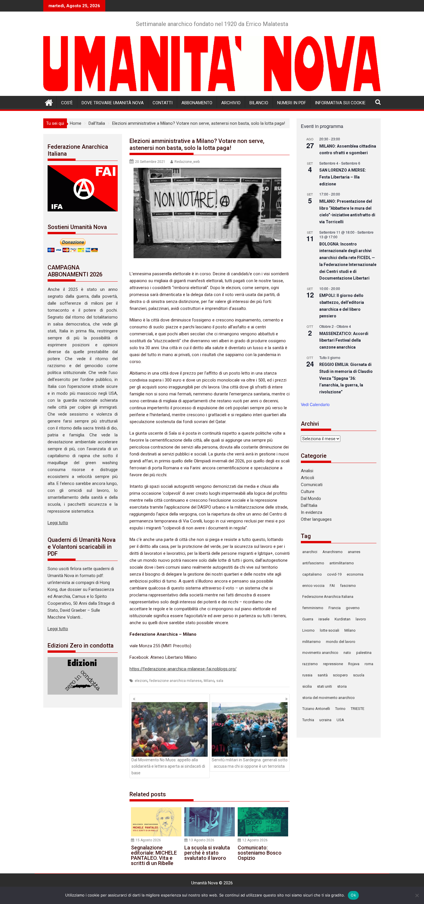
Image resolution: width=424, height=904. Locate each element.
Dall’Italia (309, 505)
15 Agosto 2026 (148, 840)
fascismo (348, 585)
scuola (358, 675)
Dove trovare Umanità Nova (113, 102)
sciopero (340, 675)
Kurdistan (342, 619)
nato (347, 652)
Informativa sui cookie (340, 102)
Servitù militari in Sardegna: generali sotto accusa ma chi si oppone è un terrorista (250, 763)
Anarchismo (332, 552)
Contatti (162, 102)
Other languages (316, 519)
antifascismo (313, 563)
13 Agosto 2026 (201, 840)
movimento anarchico (320, 652)
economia (355, 574)
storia (342, 686)
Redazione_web (187, 162)
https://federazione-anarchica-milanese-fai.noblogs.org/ (183, 669)
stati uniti (324, 686)
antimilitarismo (341, 563)
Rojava (353, 664)
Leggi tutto (58, 522)
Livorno (308, 630)
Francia (335, 608)
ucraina (325, 720)
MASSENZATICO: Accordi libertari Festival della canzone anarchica (343, 340)
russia (307, 675)
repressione (333, 664)
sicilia (307, 686)
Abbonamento (196, 102)
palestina (364, 652)
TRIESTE (357, 708)
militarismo (311, 641)
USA (340, 720)
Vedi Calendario (315, 404)
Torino (340, 708)
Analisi (307, 470)
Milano (209, 681)
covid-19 (334, 574)
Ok (353, 895)
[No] (417, 895)
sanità (323, 675)
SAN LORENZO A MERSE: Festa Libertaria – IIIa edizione (342, 177)
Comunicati (311, 484)
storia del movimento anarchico (328, 697)
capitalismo (312, 574)
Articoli (307, 477)
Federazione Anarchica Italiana (327, 596)
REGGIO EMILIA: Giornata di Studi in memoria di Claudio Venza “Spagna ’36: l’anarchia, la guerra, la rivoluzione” (346, 378)
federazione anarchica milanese (175, 681)
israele (323, 619)
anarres (354, 552)
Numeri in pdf (291, 102)
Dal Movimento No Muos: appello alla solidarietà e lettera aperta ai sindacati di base (168, 766)
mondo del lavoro (340, 641)
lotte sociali (329, 630)
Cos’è (67, 102)
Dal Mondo (311, 498)
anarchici (309, 552)
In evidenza (311, 512)
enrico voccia (313, 585)
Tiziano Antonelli (316, 708)
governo (353, 608)
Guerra (307, 619)
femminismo (312, 608)
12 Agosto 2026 (255, 840)
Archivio (231, 102)
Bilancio (258, 102)
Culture (307, 491)
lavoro (361, 619)
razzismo (310, 664)
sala (219, 681)
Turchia (308, 720)
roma (369, 664)
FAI (332, 585)
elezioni (141, 681)
